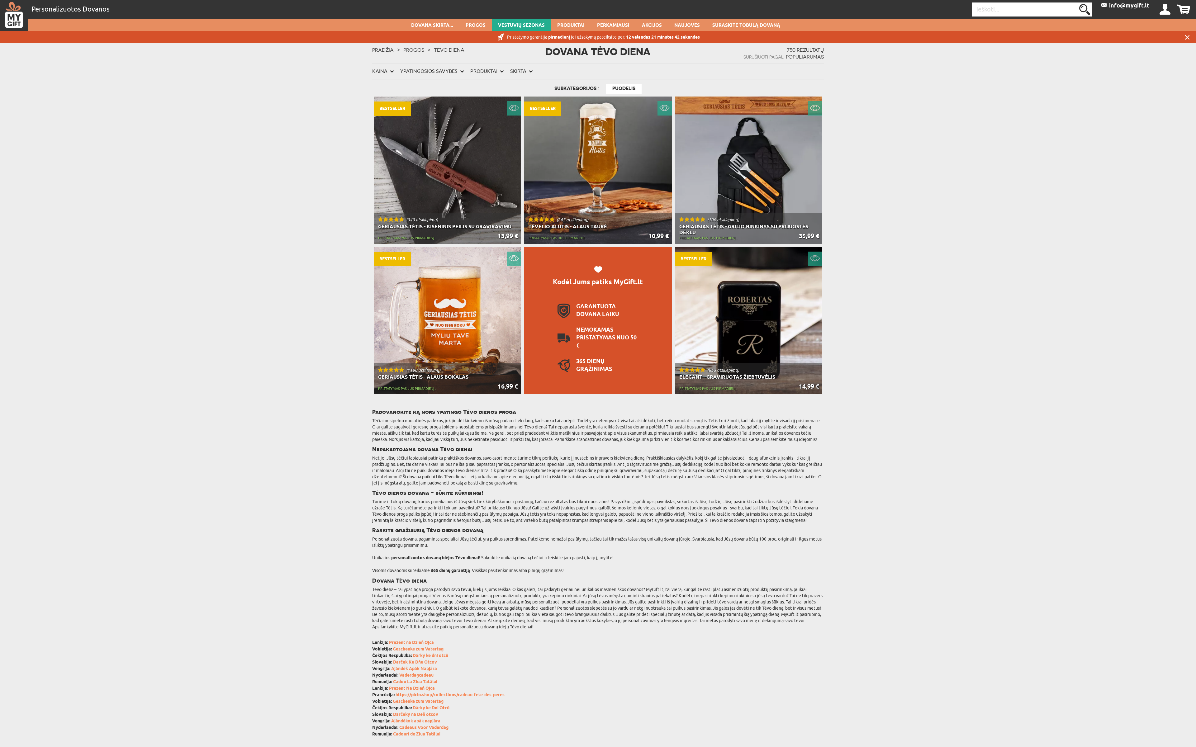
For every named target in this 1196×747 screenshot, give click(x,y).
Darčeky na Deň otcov (415, 715)
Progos (476, 25)
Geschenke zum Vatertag (418, 649)
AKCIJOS (652, 25)
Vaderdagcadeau (416, 675)
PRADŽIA (383, 50)
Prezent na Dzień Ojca (411, 643)
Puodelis (623, 88)
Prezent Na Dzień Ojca (412, 689)
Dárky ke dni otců (430, 656)
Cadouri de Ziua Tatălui (416, 734)
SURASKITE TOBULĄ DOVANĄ (746, 25)
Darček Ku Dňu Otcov (415, 662)
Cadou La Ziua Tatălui (415, 682)
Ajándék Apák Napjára (414, 669)
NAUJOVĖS (687, 25)
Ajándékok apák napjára (415, 721)
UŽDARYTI (1187, 37)
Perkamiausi (613, 25)
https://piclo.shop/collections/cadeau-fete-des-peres (450, 695)
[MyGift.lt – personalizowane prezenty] (14, 15)
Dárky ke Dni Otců (431, 708)
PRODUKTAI (571, 25)
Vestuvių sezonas (521, 25)
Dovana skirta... (432, 25)
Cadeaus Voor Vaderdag (423, 728)
